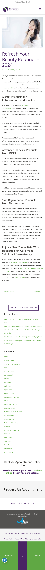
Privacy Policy (8, 539)
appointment (20, 277)
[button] (23, 308)
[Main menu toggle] (40, 9)
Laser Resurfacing (10, 404)
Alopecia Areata (9, 360)
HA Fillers (7, 382)
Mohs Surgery (9, 419)
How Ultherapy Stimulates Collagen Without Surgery (23, 326)
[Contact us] (22, 555)
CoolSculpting (9, 371)
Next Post (38, 292)
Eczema (7, 379)
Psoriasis (7, 427)
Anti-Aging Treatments (12, 364)
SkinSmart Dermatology (19, 262)
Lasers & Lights (9, 408)
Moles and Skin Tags (11, 423)
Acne (6, 357)
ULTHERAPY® (9, 449)
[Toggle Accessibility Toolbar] (4, 560)
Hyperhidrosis (9, 393)
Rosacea (7, 434)
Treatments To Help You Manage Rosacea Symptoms (23, 337)
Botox (6, 368)
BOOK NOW (9, 556)
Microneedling (9, 415)
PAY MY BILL (36, 556)
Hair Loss (7, 386)
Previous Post (8, 292)
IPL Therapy (8, 401)
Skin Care (19, 70)
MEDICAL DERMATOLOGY (13, 412)
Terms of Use (19, 539)
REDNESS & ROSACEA (11, 430)
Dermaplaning (9, 375)
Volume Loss (8, 452)
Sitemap (28, 539)
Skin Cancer (8, 437)
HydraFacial (8, 390)
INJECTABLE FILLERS (11, 397)
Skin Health (8, 445)
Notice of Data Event (22, 2)
